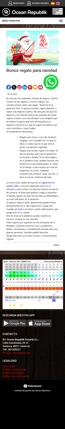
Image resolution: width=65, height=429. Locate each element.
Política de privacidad (14, 369)
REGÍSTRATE (18, 3)
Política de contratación (16, 376)
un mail (18, 209)
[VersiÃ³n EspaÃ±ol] (53, 3)
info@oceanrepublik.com (17, 352)
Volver (56, 245)
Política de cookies (13, 372)
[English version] (58, 3)
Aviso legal (9, 366)
